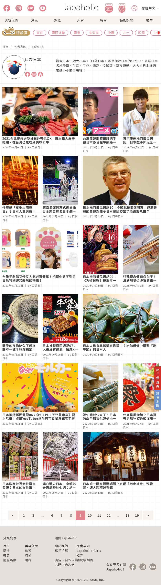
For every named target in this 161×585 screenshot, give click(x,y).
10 (90, 515)
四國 (141, 32)
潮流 (34, 20)
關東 (77, 32)
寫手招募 (61, 550)
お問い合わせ (65, 564)
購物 (149, 20)
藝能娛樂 (126, 20)
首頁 (5, 47)
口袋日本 (38, 47)
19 (137, 515)
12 (109, 515)
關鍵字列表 (85, 560)
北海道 (94, 32)
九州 (126, 32)
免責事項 (83, 545)
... (42, 515)
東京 (39, 32)
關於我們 (61, 545)
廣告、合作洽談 (66, 560)
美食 (80, 20)
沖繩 (111, 32)
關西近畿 (58, 32)
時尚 (103, 20)
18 (128, 515)
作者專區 (20, 47)
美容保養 (11, 20)
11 (99, 515)
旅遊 (57, 20)
